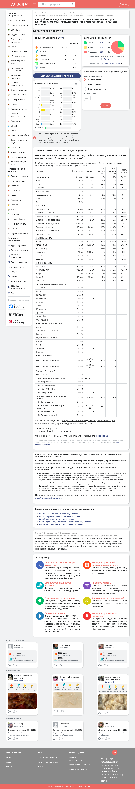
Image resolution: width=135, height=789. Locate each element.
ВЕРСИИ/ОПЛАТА (75, 760)
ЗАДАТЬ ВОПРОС (75, 765)
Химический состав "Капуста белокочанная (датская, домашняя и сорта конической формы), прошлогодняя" (77, 536)
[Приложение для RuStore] (19, 306)
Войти (123, 4)
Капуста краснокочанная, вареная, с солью (59, 516)
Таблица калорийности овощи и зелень (86, 13)
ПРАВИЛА (83, 769)
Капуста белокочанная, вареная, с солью (58, 514)
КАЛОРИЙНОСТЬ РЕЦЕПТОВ (48, 762)
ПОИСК (40, 753)
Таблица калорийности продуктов (56, 13)
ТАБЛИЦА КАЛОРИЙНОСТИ (47, 757)
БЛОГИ (8, 762)
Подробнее (102, 435)
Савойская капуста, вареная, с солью (56, 519)
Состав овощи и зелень (68, 533)
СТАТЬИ (9, 767)
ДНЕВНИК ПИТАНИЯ (13, 753)
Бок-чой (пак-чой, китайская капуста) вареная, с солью (65, 521)
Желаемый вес (90, 94)
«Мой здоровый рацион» (48, 498)
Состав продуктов (50, 533)
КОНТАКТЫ (86, 765)
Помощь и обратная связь (18, 300)
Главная (38, 13)
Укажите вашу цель (93, 76)
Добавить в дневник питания (57, 75)
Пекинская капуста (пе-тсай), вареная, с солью (61, 524)
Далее (106, 105)
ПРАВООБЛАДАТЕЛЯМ (77, 753)
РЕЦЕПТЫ (9, 757)
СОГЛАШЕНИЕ (74, 769)
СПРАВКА (72, 757)
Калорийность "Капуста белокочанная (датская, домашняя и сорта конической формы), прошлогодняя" (76, 15)
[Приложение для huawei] (19, 321)
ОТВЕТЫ (41, 767)
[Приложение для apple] (19, 314)
